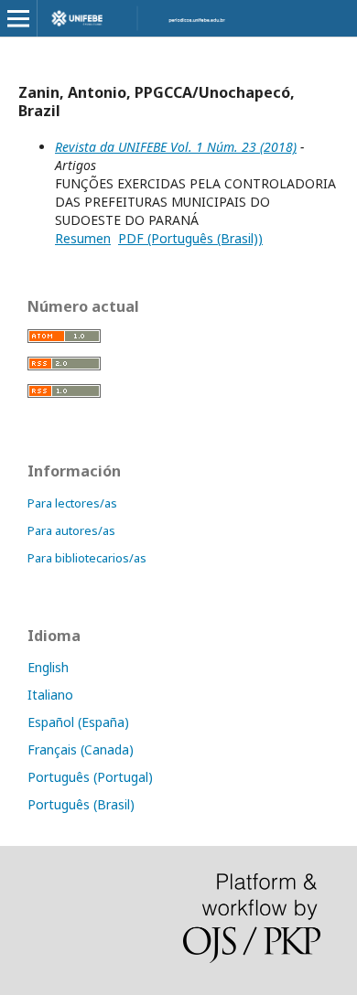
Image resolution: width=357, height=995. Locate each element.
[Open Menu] (18, 18)
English (48, 667)
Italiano (50, 694)
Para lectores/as (72, 503)
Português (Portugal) (90, 777)
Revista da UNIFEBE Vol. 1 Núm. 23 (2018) (176, 146)
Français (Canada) (80, 749)
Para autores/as (71, 530)
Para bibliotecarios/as (86, 558)
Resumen (83, 238)
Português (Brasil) (81, 804)
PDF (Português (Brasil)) (190, 238)
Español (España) (78, 722)
